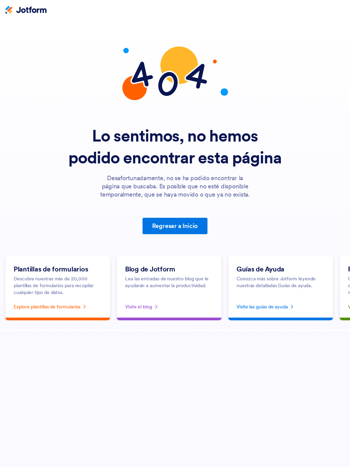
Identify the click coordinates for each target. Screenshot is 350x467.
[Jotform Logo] (25, 10)
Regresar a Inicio (175, 226)
